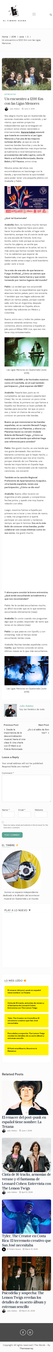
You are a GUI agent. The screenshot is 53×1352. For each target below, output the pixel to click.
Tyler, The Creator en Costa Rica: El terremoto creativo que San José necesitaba (26, 1240)
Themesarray (26, 1348)
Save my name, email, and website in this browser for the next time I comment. (25, 826)
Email (21, 810)
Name (6, 810)
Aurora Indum (28, 132)
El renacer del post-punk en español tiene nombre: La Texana (24, 1122)
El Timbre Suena (14, 1249)
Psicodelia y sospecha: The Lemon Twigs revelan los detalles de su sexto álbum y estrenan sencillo (24, 1300)
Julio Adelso (15, 109)
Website (39, 810)
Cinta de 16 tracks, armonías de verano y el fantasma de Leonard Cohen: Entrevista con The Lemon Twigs (26, 1181)
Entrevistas (10, 94)
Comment (8, 773)
